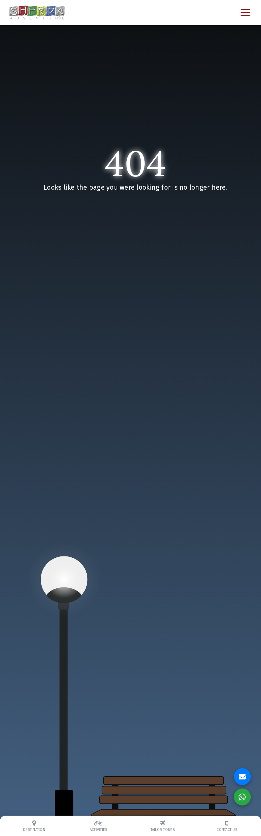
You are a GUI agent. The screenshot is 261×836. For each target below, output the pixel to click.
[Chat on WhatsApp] (242, 796)
